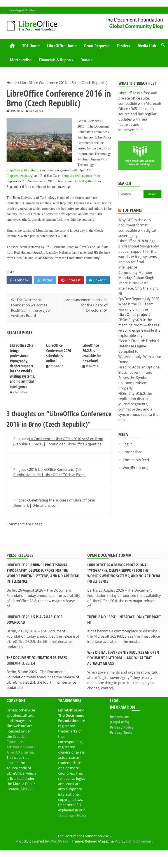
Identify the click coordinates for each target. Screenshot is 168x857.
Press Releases (20, 555)
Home (12, 82)
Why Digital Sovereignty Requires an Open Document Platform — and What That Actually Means (123, 658)
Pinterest (72, 280)
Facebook (20, 280)
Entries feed (132, 452)
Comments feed (136, 459)
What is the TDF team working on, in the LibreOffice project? (136, 309)
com (88, 176)
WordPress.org (135, 467)
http (66, 176)
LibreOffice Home (62, 46)
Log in (128, 444)
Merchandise (21, 60)
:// (70, 176)
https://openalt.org (20, 176)
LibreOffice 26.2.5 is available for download (91, 353)
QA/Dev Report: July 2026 (138, 298)
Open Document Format (110, 555)
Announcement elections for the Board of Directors (86, 305)
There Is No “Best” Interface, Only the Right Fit (138, 288)
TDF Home (31, 46)
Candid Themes (139, 841)
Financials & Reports (56, 60)
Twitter (46, 280)
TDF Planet (132, 210)
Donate (86, 60)
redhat (79, 176)
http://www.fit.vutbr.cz (23, 170)
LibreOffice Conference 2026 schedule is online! (58, 353)
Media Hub (146, 46)
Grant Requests (96, 46)
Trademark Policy (72, 815)
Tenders (123, 46)
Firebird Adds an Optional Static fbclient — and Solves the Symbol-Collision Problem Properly (139, 378)
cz (72, 176)
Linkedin (99, 280)
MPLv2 (26, 789)
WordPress (59, 841)
